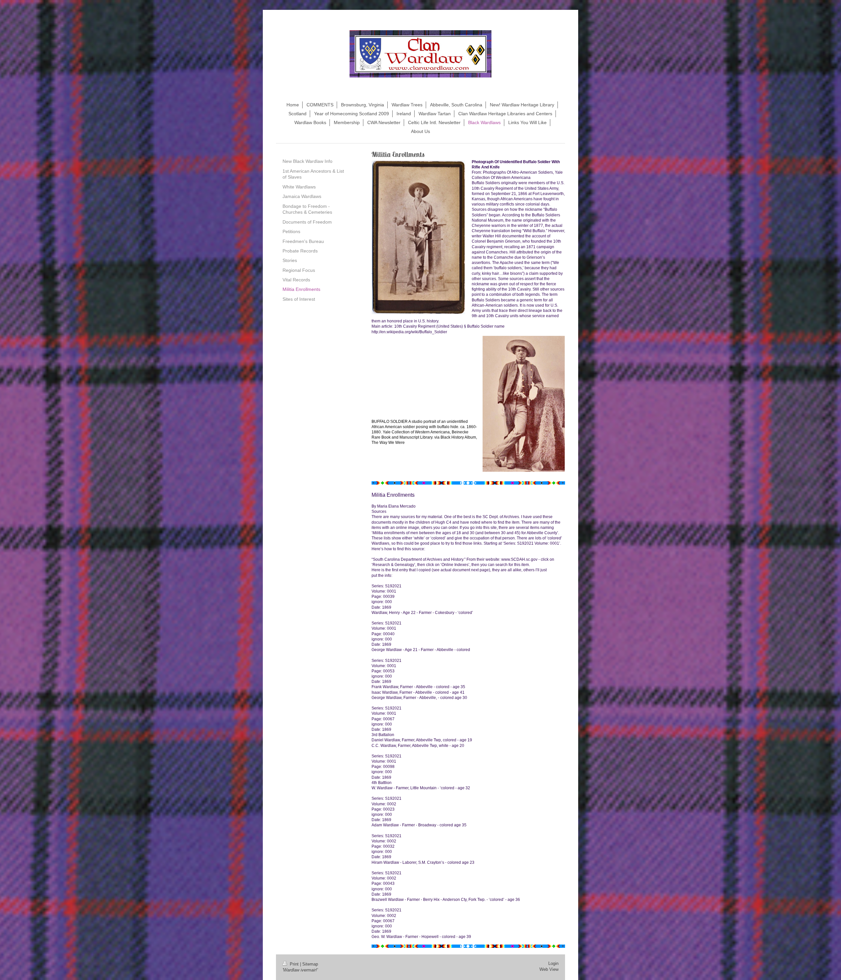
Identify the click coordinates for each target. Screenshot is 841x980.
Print (294, 964)
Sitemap (310, 964)
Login (553, 963)
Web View (548, 969)
